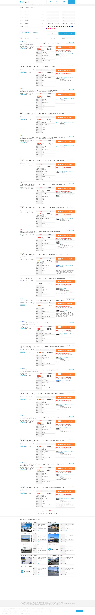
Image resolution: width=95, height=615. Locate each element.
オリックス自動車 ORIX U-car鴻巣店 (67, 98)
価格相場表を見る (35, 32)
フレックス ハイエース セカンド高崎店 (29, 522)
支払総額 (43, 11)
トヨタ (24, 41)
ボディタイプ (22, 20)
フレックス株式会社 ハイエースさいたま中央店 (30, 544)
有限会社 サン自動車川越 (53, 566)
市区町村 (21, 26)
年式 (42, 17)
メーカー (21, 11)
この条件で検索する (67, 33)
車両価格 (43, 14)
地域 (20, 23)
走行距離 (43, 20)
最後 (54, 38)
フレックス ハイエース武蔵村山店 (66, 53)
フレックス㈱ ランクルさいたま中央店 (28, 533)
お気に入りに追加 (71, 42)
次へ (52, 38)
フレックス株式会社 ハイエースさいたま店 (29, 555)
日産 (22, 88)
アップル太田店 (63, 288)
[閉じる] (93, 611)
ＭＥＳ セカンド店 (52, 522)
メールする (65, 47)
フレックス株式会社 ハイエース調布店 (55, 555)
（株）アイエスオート (64, 310)
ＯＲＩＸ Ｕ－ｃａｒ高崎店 (26, 566)
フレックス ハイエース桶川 (65, 380)
